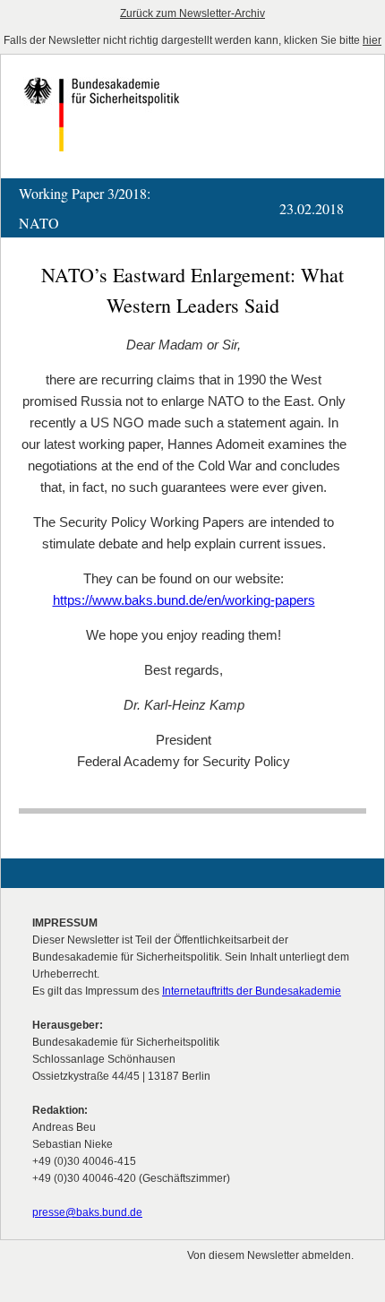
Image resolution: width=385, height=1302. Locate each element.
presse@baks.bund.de (87, 1212)
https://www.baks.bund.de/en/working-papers (184, 600)
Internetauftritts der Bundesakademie (251, 991)
